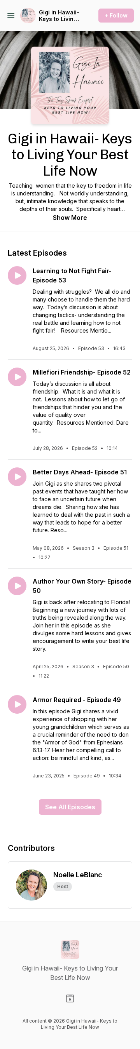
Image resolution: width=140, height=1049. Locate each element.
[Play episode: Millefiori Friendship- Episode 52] (17, 377)
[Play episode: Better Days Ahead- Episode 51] (17, 476)
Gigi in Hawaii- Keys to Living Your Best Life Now (59, 16)
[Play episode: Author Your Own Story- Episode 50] (17, 586)
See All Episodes (70, 807)
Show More (70, 217)
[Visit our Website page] (70, 998)
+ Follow (116, 15)
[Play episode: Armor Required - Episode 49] (17, 704)
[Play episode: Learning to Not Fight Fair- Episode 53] (17, 275)
